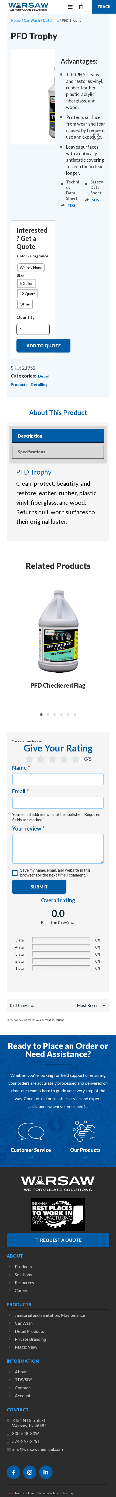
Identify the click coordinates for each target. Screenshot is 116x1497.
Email (20, 791)
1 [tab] (41, 714)
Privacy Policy (48, 1493)
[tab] (58, 436)
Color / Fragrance (32, 256)
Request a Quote (60, 1240)
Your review (28, 828)
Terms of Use (24, 1493)
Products (23, 1266)
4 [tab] (61, 714)
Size (20, 275)
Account (22, 1395)
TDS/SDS (23, 1379)
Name (21, 767)
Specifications (31, 451)
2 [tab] (48, 714)
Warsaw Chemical (28, 6)
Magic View (26, 1346)
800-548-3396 (26, 1433)
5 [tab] (68, 714)
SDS (95, 200)
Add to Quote (43, 345)
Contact (22, 1387)
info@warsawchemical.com (37, 1449)
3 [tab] (54, 714)
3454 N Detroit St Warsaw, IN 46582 (29, 1423)
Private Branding (30, 1339)
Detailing (51, 20)
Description (30, 435)
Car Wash (32, 20)
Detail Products (29, 1331)
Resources (24, 1282)
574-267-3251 (26, 1441)
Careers (22, 1290)
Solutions (23, 1274)
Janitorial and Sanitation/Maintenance (50, 1315)
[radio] (31, 268)
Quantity (25, 317)
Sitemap (68, 1493)
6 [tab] (74, 714)
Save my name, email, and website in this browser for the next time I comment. (55, 872)
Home (16, 20)
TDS (71, 205)
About (21, 1371)
